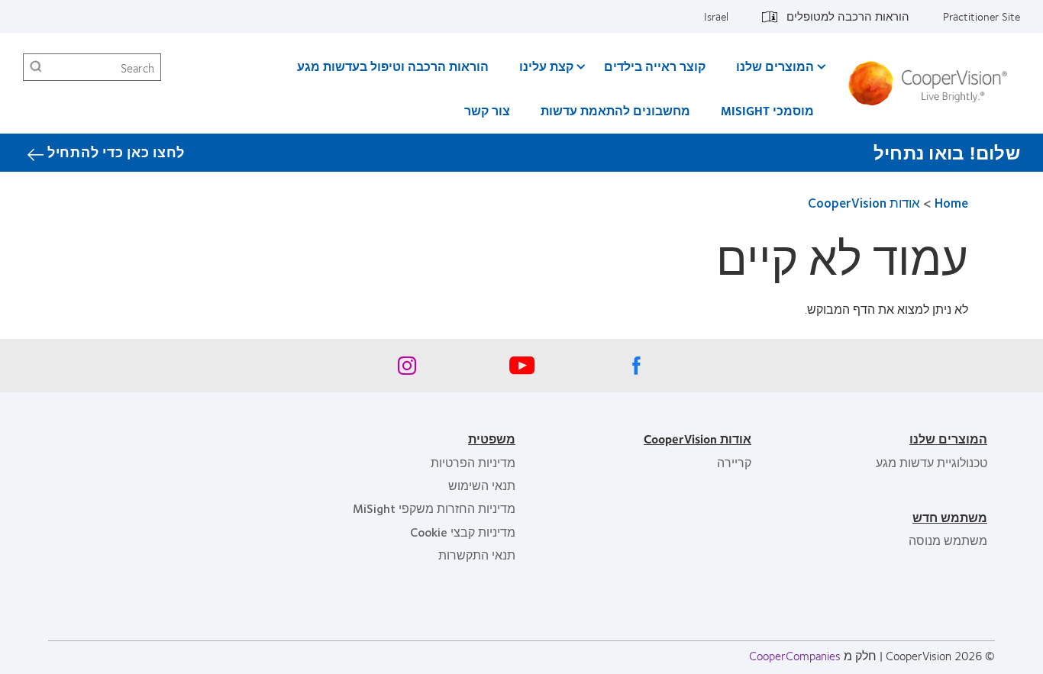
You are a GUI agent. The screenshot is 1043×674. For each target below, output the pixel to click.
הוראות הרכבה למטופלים (847, 16)
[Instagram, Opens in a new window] (407, 369)
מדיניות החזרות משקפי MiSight (434, 508)
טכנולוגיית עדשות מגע (931, 462)
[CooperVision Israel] (933, 83)
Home (951, 203)
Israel (716, 16)
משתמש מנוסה (948, 540)
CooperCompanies (795, 655)
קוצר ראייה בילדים (655, 66)
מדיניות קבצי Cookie (462, 531)
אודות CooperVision (864, 203)
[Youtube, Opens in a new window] (521, 369)
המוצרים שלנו (775, 66)
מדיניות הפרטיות (473, 462)
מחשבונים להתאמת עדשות (615, 110)
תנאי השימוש (481, 485)
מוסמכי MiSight (767, 110)
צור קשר (487, 110)
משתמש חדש (949, 517)
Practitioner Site (981, 16)
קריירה (734, 462)
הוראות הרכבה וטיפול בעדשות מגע (393, 66)
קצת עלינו (546, 66)
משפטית (491, 438)
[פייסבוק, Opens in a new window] (636, 369)
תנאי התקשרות (476, 554)
